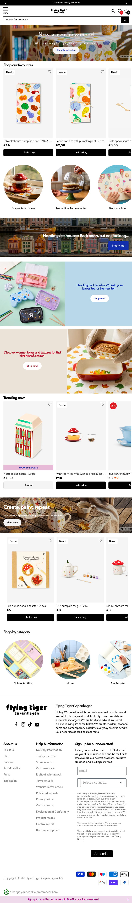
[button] (5, 10)
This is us (8, 750)
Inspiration (10, 781)
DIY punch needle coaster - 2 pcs (26, 606)
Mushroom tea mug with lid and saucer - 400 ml (79, 474)
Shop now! (99, 298)
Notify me (118, 245)
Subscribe (101, 854)
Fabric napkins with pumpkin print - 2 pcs (80, 141)
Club (6, 756)
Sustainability (11, 768)
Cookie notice (44, 805)
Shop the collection (66, 50)
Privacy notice (44, 799)
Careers (8, 762)
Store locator (44, 762)
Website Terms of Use (49, 787)
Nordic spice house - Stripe (19, 474)
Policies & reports (47, 793)
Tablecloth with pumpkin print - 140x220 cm (27, 141)
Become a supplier (47, 830)
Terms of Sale (44, 781)
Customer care (45, 768)
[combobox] (102, 783)
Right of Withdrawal (48, 775)
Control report (45, 824)
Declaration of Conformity (52, 812)
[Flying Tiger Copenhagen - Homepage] (59, 11)
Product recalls (45, 818)
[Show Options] (121, 782)
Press (6, 775)
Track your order (46, 756)
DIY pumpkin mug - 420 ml (72, 606)
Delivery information (49, 750)
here (96, 899)
